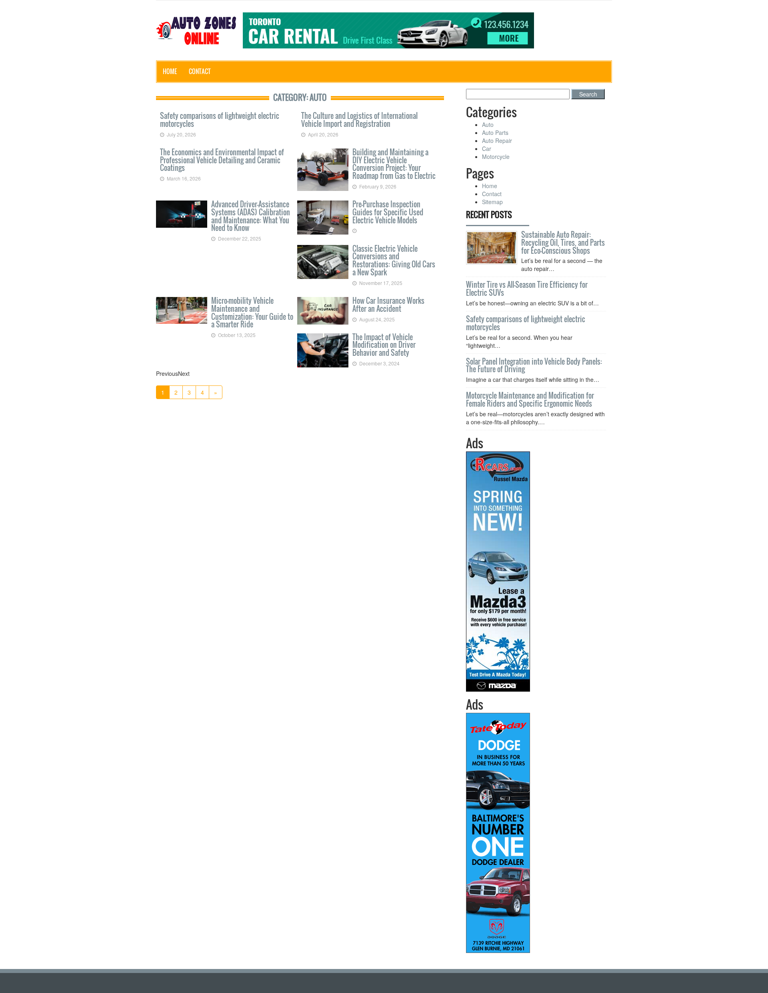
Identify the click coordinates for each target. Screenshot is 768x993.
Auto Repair (497, 140)
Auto (488, 124)
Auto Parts (495, 132)
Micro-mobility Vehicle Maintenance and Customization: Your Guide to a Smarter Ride (252, 312)
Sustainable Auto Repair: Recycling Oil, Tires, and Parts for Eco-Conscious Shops (563, 242)
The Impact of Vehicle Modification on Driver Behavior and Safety (384, 345)
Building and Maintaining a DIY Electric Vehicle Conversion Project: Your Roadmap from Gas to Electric (394, 164)
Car (486, 148)
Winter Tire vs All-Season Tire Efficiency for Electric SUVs (527, 288)
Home (170, 71)
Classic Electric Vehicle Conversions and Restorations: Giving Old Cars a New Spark (393, 260)
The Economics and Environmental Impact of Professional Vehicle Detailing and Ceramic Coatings (222, 160)
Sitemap (492, 202)
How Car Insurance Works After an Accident (388, 304)
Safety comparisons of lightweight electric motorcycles (219, 119)
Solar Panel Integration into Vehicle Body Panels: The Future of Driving (534, 365)
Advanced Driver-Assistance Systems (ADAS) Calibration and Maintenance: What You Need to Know (250, 216)
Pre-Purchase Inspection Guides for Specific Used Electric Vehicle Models (387, 212)
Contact (200, 71)
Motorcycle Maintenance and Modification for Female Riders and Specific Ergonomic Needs (530, 399)
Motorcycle (496, 156)
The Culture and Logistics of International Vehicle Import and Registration (359, 119)
